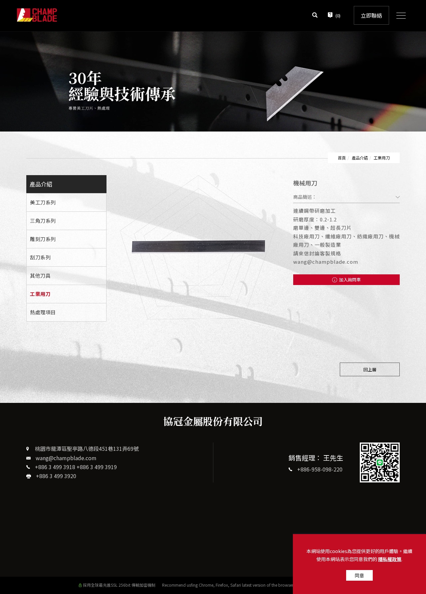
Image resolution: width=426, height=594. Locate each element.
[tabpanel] (213, 82)
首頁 (342, 157)
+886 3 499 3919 (97, 467)
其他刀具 (40, 275)
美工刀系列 (43, 202)
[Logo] (37, 14)
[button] (315, 15)
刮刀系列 (40, 257)
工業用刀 (382, 157)
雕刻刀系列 (43, 238)
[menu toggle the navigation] (399, 16)
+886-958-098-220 (319, 469)
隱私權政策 (389, 559)
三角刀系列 (43, 220)
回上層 (369, 369)
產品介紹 (360, 157)
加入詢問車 (349, 279)
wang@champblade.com (66, 458)
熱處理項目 (43, 312)
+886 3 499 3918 (55, 467)
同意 (359, 575)
